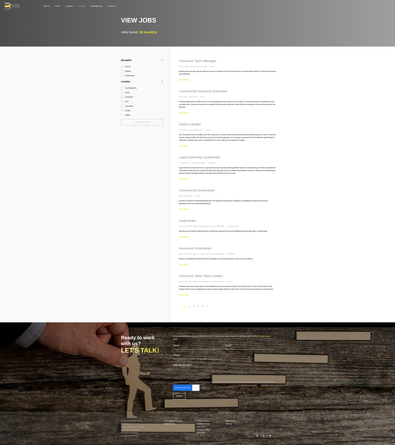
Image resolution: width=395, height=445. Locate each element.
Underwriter (187, 221)
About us (46, 6)
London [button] (128, 110)
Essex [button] (127, 92)
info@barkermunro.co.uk (173, 421)
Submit (179, 396)
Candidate (69, 6)
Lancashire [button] (129, 106)
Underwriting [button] (129, 76)
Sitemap (229, 424)
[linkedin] (257, 435)
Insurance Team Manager (198, 61)
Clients (57, 6)
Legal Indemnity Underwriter (199, 157)
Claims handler (190, 124)
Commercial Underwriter (197, 190)
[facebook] (263, 435)
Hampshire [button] (129, 97)
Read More (184, 80)
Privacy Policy (231, 421)
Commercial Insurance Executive (203, 91)
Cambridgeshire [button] (131, 88)
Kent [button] (126, 101)
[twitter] (270, 435)
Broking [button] (128, 71)
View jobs (81, 6)
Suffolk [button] (127, 115)
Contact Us (111, 6)
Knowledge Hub (96, 6)
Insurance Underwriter (195, 248)
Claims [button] (127, 66)
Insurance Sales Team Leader (201, 276)
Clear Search (142, 122)
